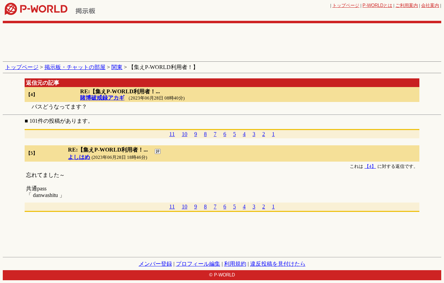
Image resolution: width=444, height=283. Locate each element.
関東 (116, 67)
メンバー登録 (155, 264)
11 (172, 134)
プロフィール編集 (198, 264)
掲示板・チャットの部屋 (74, 67)
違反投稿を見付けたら (278, 264)
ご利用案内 (406, 5)
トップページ (345, 5)
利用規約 (235, 264)
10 (184, 134)
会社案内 (430, 5)
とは (377, 5)
